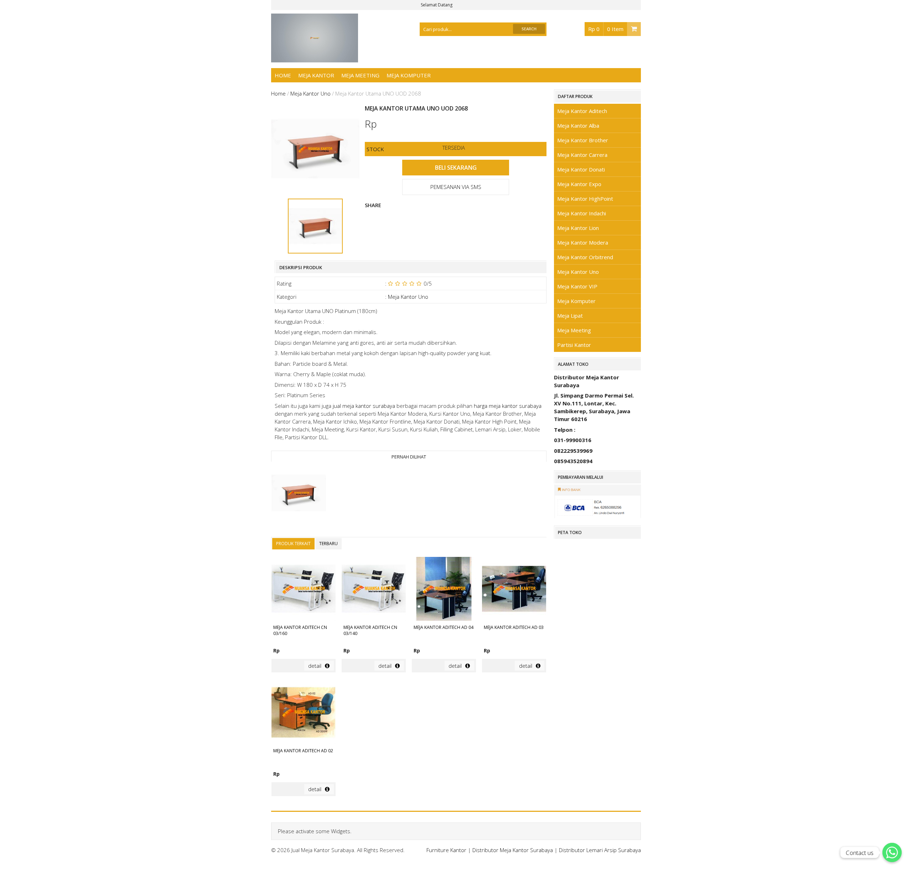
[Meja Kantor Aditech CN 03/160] (303, 590)
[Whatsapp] (892, 852)
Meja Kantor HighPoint (585, 198)
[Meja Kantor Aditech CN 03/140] (374, 590)
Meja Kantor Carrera (582, 154)
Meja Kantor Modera (582, 242)
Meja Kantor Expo (579, 184)
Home (283, 75)
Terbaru (328, 543)
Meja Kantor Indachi (581, 213)
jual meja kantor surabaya (364, 405)
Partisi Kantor (574, 344)
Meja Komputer (409, 75)
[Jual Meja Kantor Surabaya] (314, 58)
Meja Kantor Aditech (582, 110)
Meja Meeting (360, 75)
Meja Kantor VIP (577, 286)
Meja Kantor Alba (578, 125)
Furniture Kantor (446, 850)
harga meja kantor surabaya (508, 405)
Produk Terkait (293, 543)
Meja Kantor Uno (310, 93)
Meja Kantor (316, 75)
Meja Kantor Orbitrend (585, 257)
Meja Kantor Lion (578, 227)
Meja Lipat (570, 315)
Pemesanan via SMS (455, 186)
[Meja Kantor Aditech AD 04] (444, 590)
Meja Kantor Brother (582, 140)
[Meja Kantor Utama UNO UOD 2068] (298, 494)
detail (314, 665)
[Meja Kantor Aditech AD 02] (303, 713)
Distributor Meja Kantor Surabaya (512, 850)
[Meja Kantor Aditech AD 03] (514, 590)
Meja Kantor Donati (581, 169)
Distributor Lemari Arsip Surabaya (600, 850)
